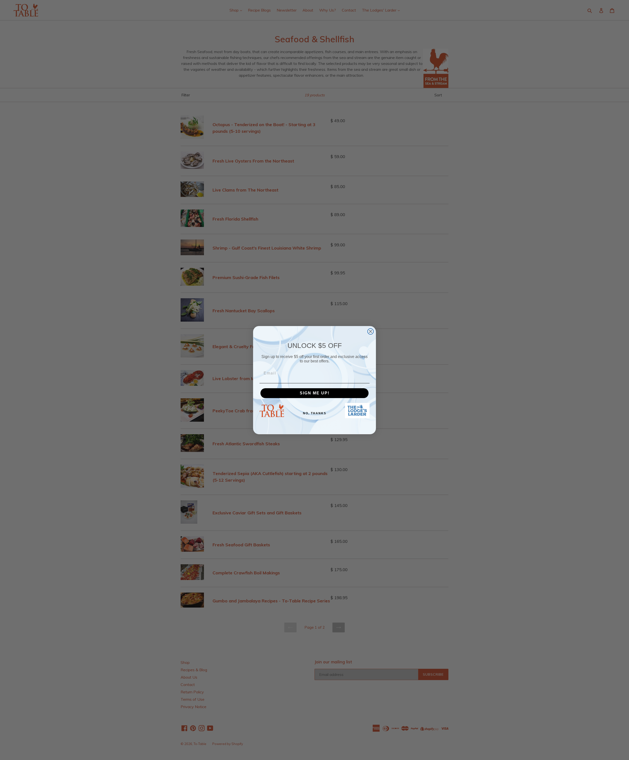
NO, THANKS (314, 413)
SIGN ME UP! (314, 393)
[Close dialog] (370, 331)
